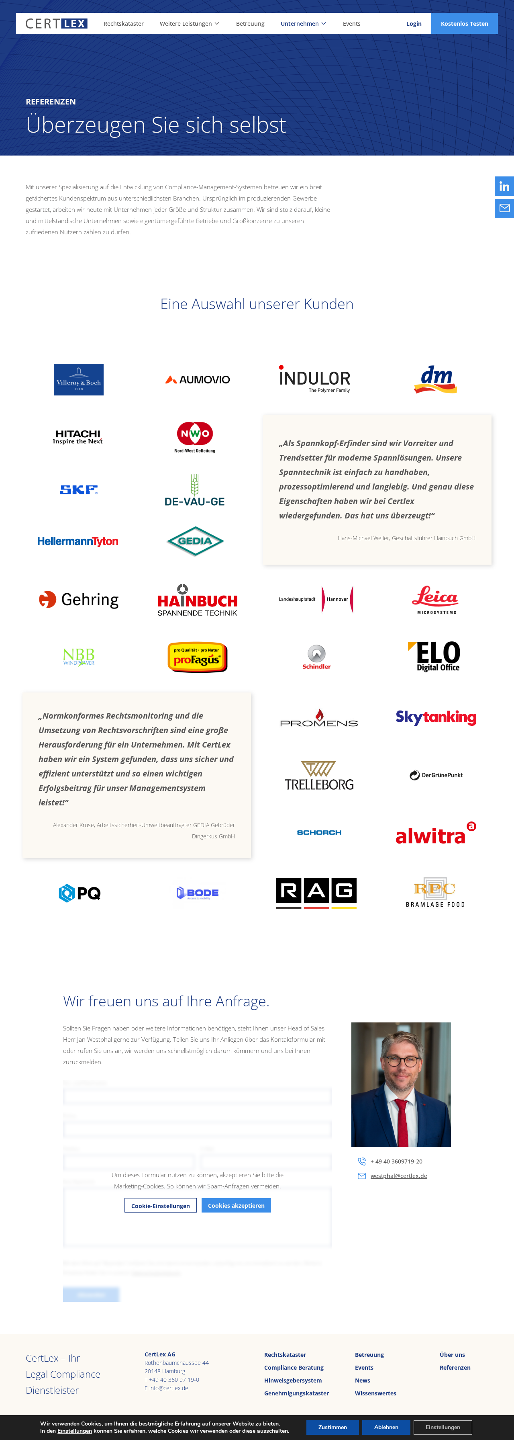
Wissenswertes (375, 1393)
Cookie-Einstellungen (160, 1206)
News (362, 1380)
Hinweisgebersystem (293, 1380)
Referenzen (455, 1367)
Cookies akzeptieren (236, 1205)
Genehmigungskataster (296, 1393)
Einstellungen (74, 1431)
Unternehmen (300, 23)
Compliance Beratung (294, 1367)
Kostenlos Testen (464, 23)
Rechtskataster (124, 23)
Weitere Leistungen (186, 23)
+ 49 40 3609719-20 (396, 1161)
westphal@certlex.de (399, 1176)
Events (352, 23)
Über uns (452, 1354)
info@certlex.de (168, 1388)
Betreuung (250, 23)
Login (414, 23)
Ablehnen (386, 1427)
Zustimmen (332, 1427)
